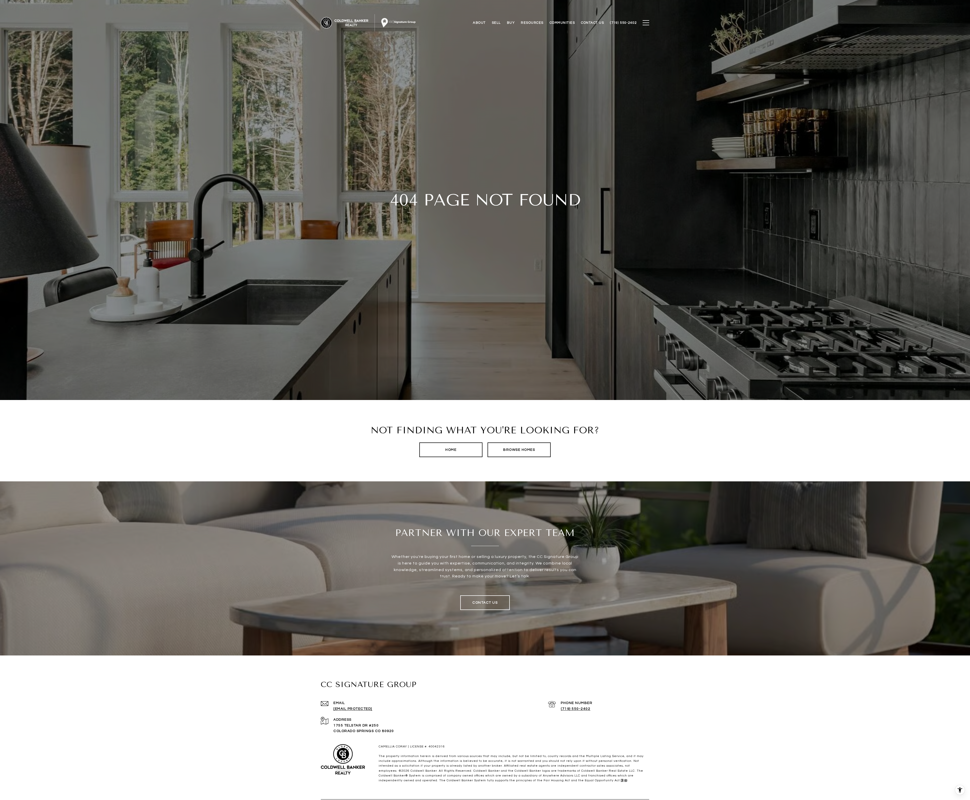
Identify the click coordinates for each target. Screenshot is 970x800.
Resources (532, 23)
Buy (511, 23)
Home (450, 450)
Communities (562, 23)
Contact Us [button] (485, 602)
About (479, 23)
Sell (496, 23)
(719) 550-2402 (575, 709)
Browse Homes (519, 450)
